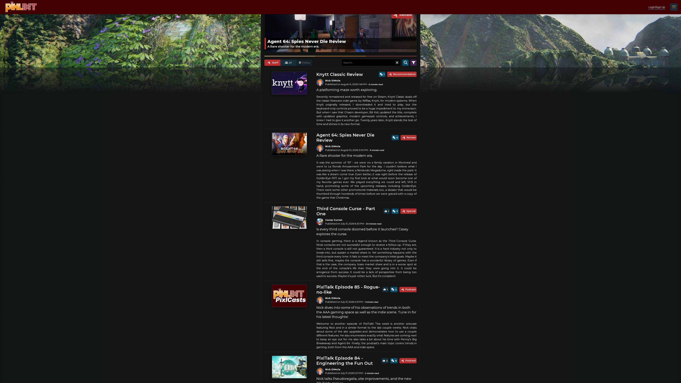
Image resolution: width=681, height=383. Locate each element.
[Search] (405, 62)
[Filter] (413, 62)
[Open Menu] (673, 7)
